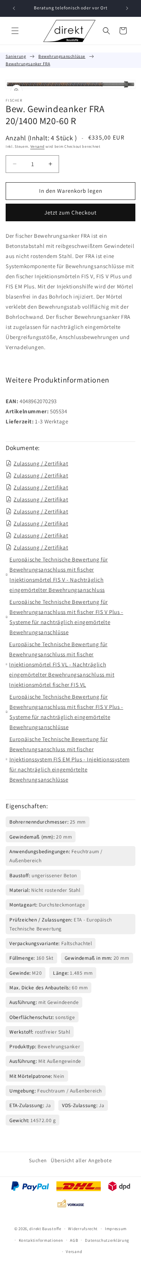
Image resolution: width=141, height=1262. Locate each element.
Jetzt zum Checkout (70, 212)
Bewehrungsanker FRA (28, 63)
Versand (37, 146)
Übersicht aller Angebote (81, 1160)
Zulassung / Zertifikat (41, 463)
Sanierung (16, 56)
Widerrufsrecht (83, 1228)
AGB (74, 1240)
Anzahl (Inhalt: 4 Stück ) (41, 138)
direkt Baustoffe (45, 1228)
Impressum (116, 1228)
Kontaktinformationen (41, 1240)
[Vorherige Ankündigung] (14, 8)
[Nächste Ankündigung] (127, 8)
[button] (15, 31)
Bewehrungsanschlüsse (61, 56)
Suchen (38, 1160)
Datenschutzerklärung (107, 1240)
